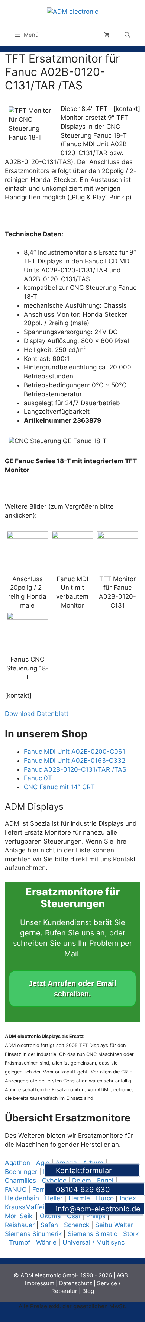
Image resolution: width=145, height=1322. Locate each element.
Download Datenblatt (36, 713)
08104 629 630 (97, 1189)
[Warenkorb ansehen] (107, 35)
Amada (66, 1162)
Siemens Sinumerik (33, 1234)
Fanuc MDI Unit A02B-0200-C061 (74, 751)
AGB (122, 1275)
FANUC (15, 1189)
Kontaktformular (95, 1170)
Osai (73, 1216)
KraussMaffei (24, 1207)
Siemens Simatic (92, 1234)
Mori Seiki (19, 1216)
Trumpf (19, 1242)
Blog (88, 1290)
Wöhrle (46, 1242)
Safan (49, 1225)
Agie (42, 1162)
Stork (131, 1234)
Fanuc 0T (38, 778)
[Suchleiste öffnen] (127, 35)
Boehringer (21, 1171)
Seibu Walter (114, 1225)
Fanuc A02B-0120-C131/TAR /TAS (75, 769)
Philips (96, 1216)
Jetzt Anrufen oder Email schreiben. (72, 988)
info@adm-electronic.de (97, 1208)
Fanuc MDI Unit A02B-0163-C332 (74, 760)
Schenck (76, 1225)
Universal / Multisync (93, 1242)
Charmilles (20, 1180)
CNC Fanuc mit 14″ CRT (59, 787)
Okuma (50, 1216)
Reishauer (20, 1225)
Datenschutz (75, 1283)
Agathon (17, 1162)
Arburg (93, 1162)
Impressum (39, 1283)
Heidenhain (22, 1198)
